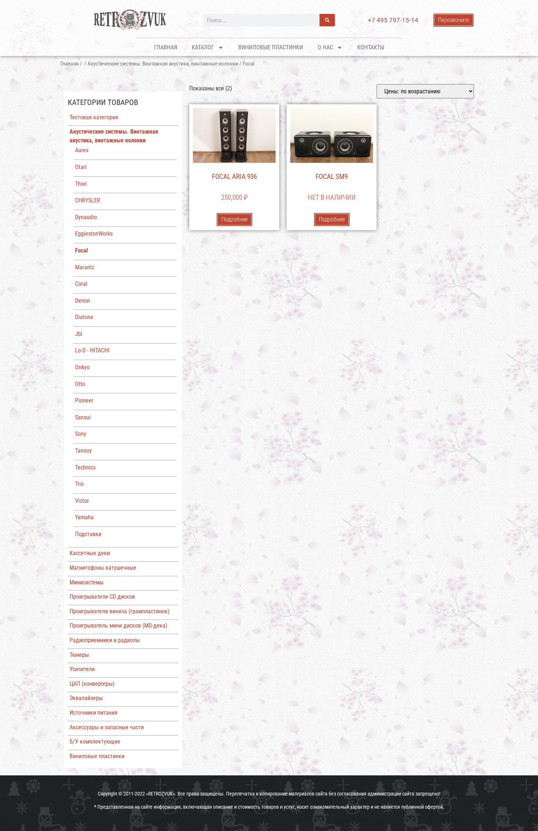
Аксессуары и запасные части (107, 727)
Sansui (83, 417)
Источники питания (93, 712)
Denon (82, 300)
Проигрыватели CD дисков (102, 596)
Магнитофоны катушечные (103, 567)
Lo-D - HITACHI (92, 350)
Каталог (203, 47)
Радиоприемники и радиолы (105, 640)
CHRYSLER (87, 200)
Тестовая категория (94, 117)
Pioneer (84, 400)
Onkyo (82, 367)
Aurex (82, 150)
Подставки (88, 534)
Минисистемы (87, 582)
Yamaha (84, 517)
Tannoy (83, 450)
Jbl (78, 333)
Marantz (84, 267)
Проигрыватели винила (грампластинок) (119, 611)
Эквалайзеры (86, 698)
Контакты (370, 47)
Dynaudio (86, 217)
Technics (85, 467)
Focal (81, 250)
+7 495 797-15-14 (393, 20)
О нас (325, 47)
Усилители (82, 669)
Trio (79, 483)
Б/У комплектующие (95, 741)
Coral (81, 283)
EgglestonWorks (94, 233)
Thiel (81, 183)
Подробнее (234, 219)
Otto (80, 384)
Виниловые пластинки (270, 47)
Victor (82, 500)
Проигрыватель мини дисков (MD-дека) (118, 625)
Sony (80, 433)
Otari (81, 167)
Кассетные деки (90, 553)
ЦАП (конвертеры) (92, 683)
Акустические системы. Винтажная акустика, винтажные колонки (162, 63)
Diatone (84, 317)
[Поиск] (327, 20)
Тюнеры (79, 654)
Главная (165, 47)
